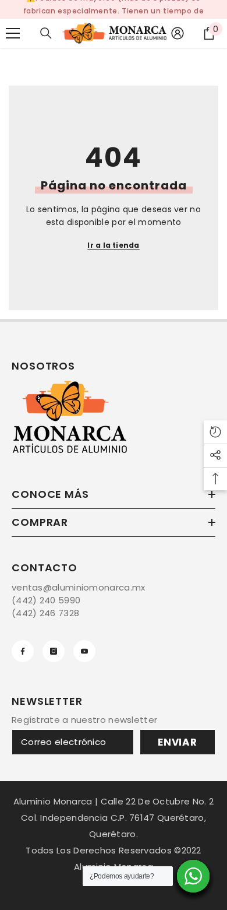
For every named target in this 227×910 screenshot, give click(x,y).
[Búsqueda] (46, 33)
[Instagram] (53, 651)
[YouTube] (84, 651)
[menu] (13, 33)
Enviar (177, 742)
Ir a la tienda (113, 245)
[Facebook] (23, 651)
